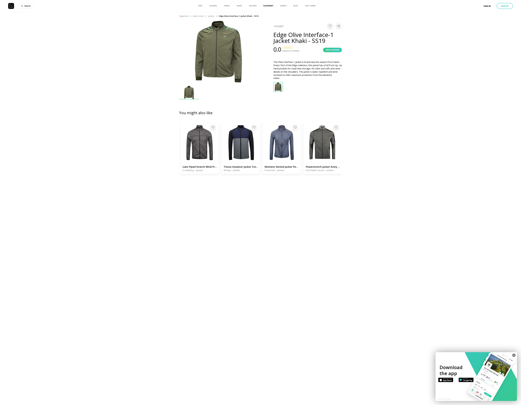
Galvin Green (198, 16)
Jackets (211, 16)
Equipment (183, 16)
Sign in (487, 6)
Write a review (332, 50)
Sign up (505, 6)
